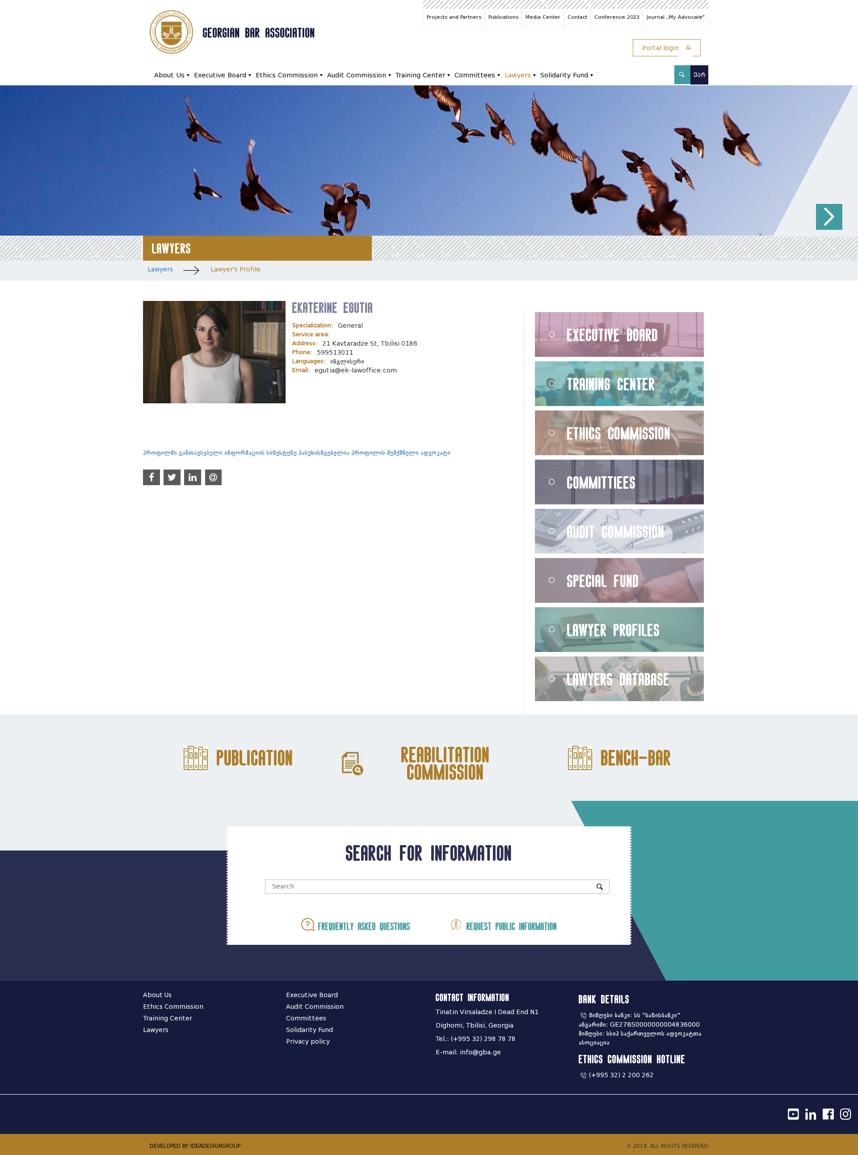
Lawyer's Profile (235, 269)
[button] (829, 217)
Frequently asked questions (362, 926)
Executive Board (220, 75)
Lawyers (518, 75)
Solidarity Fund (564, 75)
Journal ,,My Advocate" (676, 17)
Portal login (661, 48)
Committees (474, 75)
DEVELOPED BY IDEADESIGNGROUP (195, 1146)
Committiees (601, 482)
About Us (169, 75)
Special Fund (603, 581)
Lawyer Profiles (613, 630)
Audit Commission (356, 75)
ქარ (700, 75)
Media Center (543, 17)
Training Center (420, 75)
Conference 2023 (616, 17)
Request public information (510, 926)
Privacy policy (308, 1041)
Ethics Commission (287, 75)
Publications (503, 17)
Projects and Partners (454, 17)
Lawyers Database (618, 679)
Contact (577, 17)
